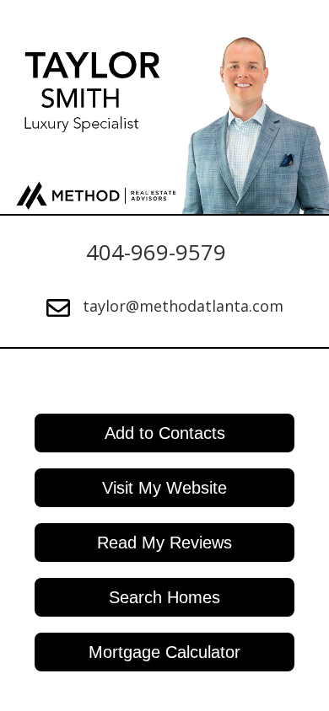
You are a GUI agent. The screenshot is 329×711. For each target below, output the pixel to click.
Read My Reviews (164, 542)
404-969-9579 (156, 252)
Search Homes (164, 597)
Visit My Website (164, 487)
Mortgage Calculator (164, 652)
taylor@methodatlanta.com (183, 306)
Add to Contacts (165, 433)
